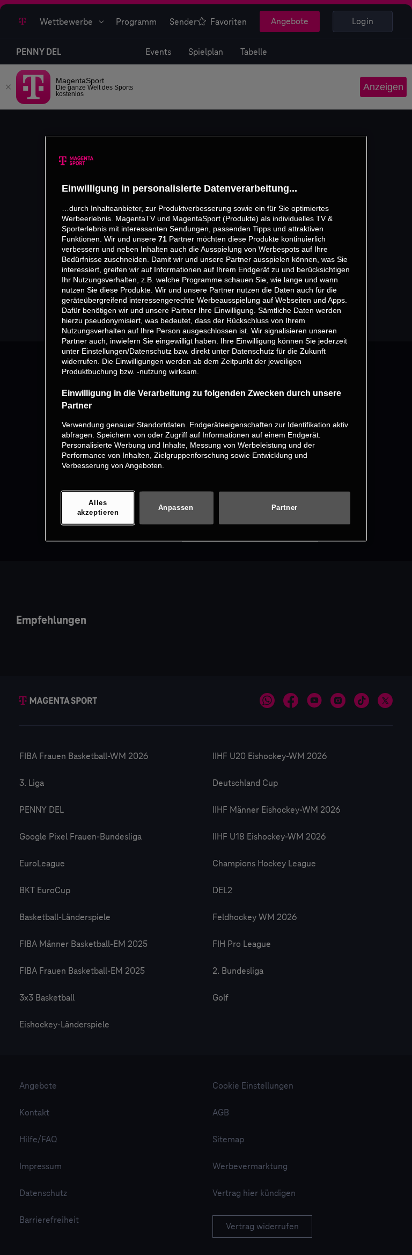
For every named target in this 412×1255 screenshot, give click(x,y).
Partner (284, 507)
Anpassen (176, 507)
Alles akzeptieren (98, 507)
